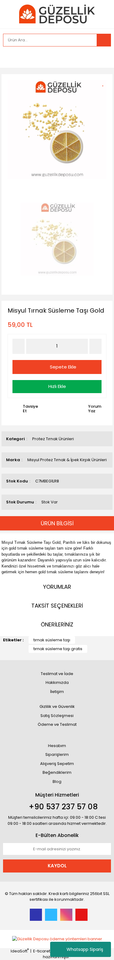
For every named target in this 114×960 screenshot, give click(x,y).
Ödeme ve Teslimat (57, 724)
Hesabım (57, 746)
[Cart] (102, 57)
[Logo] (57, 13)
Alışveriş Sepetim (57, 763)
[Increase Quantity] (95, 346)
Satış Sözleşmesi (57, 715)
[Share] (105, 93)
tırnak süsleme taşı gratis (57, 649)
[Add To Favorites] (105, 82)
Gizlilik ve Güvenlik (57, 706)
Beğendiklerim (57, 772)
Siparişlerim (57, 754)
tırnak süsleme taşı (51, 640)
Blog (57, 781)
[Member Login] (9, 57)
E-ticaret (41, 951)
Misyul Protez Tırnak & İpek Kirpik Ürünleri (67, 460)
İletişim (57, 691)
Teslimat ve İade (57, 674)
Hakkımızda (57, 682)
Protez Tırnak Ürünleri (53, 439)
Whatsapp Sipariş (85, 949)
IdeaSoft (20, 951)
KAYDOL (57, 865)
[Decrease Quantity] (18, 346)
